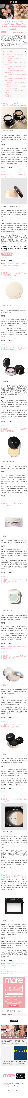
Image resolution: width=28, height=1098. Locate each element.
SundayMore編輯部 (17, 32)
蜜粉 (19, 1011)
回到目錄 (3, 100)
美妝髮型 (3, 32)
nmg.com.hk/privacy (17, 997)
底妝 (8, 1011)
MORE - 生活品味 (18, 1064)
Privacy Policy (17, 1086)
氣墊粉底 (25, 44)
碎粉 (13, 1011)
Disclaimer (10, 1086)
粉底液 (19, 44)
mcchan (3, 1064)
